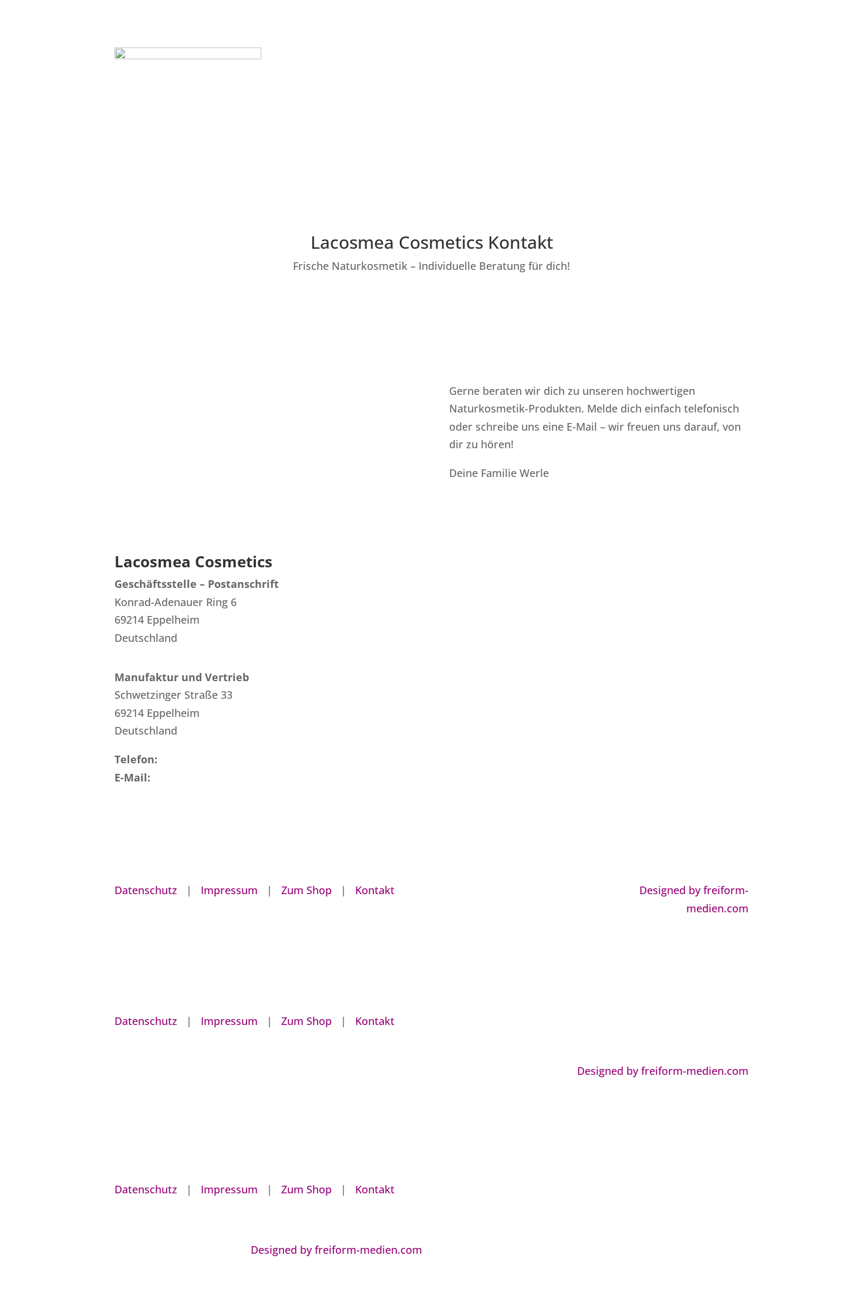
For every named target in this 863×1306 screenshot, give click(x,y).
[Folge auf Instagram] (576, 890)
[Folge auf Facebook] (552, 890)
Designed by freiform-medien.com (663, 1071)
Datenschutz (145, 890)
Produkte (604, 93)
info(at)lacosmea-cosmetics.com (234, 777)
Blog (643, 93)
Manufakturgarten (496, 93)
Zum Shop (685, 93)
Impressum (229, 890)
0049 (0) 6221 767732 (212, 759)
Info (553, 93)
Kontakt (733, 93)
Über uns (429, 93)
